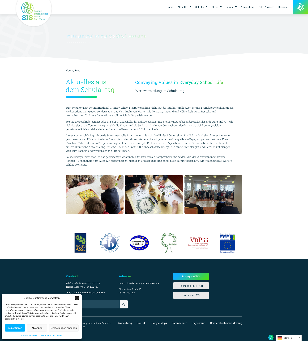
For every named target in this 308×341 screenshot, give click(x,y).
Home (170, 7)
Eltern (214, 7)
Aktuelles (182, 7)
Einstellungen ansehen (64, 327)
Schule (230, 7)
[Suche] (124, 304)
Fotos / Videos (266, 7)
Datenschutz (45, 335)
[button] (77, 298)
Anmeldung (247, 7)
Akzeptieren (15, 327)
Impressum (57, 335)
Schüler (199, 7)
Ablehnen (37, 327)
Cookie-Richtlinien (29, 335)
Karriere (283, 7)
